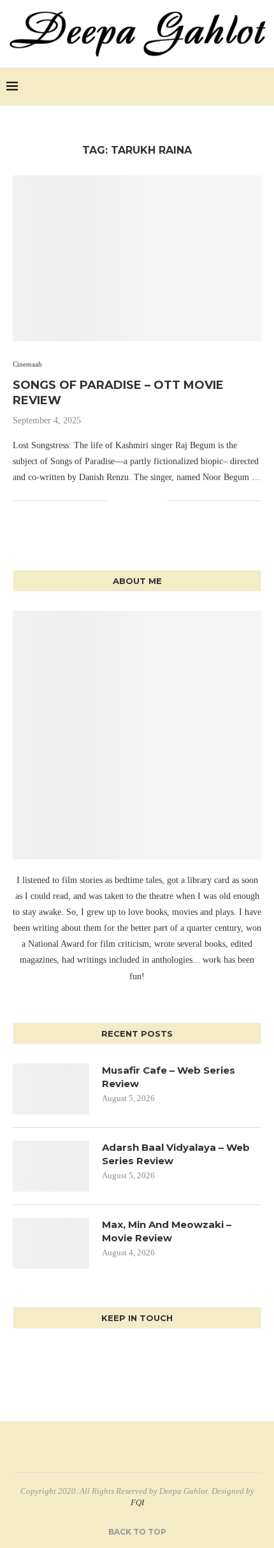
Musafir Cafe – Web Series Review (168, 1077)
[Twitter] (229, 86)
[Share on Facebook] (116, 501)
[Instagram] (243, 86)
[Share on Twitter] (130, 501)
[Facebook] (216, 86)
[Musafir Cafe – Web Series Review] (51, 1088)
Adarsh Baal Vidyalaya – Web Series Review (176, 1154)
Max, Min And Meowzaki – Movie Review (166, 1231)
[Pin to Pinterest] (143, 501)
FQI (137, 1502)
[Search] (261, 86)
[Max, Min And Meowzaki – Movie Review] (51, 1243)
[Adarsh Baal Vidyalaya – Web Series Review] (51, 1166)
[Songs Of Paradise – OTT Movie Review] (137, 258)
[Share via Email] (157, 501)
